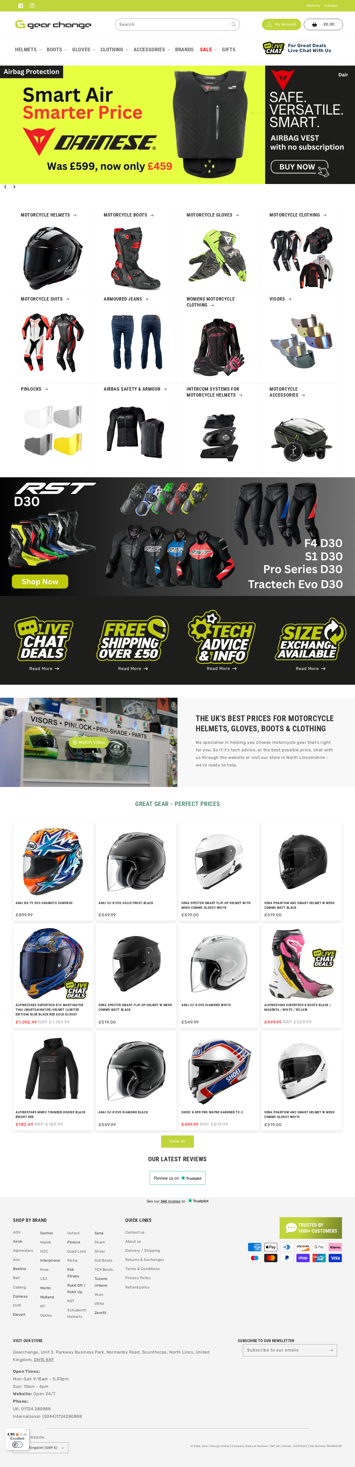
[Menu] (26, 1431)
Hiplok (45, 1242)
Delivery (313, 6)
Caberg (19, 1287)
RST (71, 1301)
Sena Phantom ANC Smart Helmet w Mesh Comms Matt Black (299, 905)
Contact (331, 6)
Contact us (135, 1232)
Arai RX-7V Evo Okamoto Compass (44, 903)
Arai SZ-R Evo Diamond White (206, 1005)
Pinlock (73, 1242)
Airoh (18, 1241)
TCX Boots (104, 1269)
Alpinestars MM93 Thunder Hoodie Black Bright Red (50, 1114)
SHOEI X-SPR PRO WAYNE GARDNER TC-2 (212, 1112)
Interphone (50, 1260)
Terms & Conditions (142, 1269)
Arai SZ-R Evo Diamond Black (123, 1112)
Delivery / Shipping (142, 1250)
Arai (16, 1260)
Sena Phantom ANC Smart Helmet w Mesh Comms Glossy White (299, 1114)
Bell (16, 1278)
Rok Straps (73, 1272)
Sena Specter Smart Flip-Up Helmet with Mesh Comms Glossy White (216, 905)
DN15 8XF (44, 1359)
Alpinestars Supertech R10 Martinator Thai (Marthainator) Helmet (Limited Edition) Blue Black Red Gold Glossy (49, 1009)
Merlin (45, 1288)
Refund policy (137, 1287)
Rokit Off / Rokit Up (76, 1288)
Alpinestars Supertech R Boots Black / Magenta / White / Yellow (297, 1007)
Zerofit (101, 1313)
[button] (28, 49)
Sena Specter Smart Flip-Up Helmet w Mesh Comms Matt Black (135, 1007)
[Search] (234, 24)
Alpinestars (23, 1250)
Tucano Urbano (101, 1282)
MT (42, 1306)
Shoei (100, 1251)
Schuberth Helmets (77, 1313)
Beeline (19, 1269)
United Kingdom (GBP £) (37, 1448)
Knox (44, 1269)
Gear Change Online (216, 1446)
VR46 (99, 1303)
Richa (72, 1260)
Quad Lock (76, 1251)
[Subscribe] (331, 1350)
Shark (100, 1242)
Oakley (46, 1315)
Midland (47, 1297)
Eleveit (19, 1314)
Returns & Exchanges (144, 1260)
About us (133, 1241)
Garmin (46, 1233)
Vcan (99, 1294)
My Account (285, 24)
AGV (17, 1232)
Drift (17, 1305)
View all (177, 1141)
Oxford (73, 1233)
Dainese (20, 1296)
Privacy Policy (138, 1278)
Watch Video (91, 742)
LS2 (43, 1279)
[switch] (17, 1444)
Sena (99, 1233)
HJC (44, 1251)
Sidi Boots (104, 1260)
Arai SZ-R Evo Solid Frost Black (125, 903)
